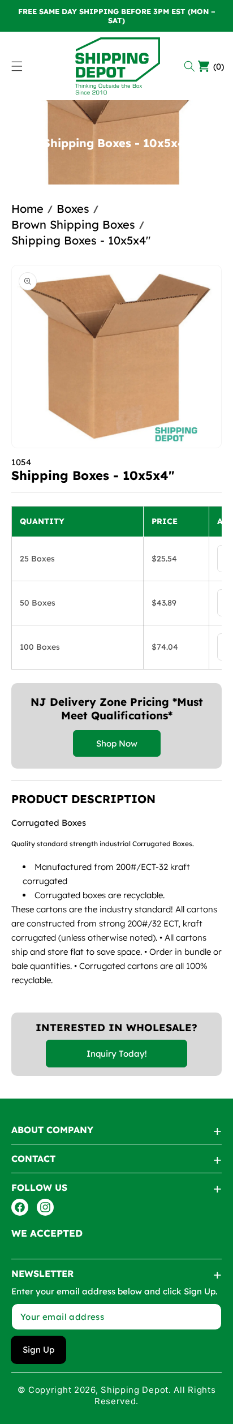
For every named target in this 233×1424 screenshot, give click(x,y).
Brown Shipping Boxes (73, 224)
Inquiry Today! (117, 1053)
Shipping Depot (135, 1389)
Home (27, 208)
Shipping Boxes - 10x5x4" (80, 240)
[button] (191, 66)
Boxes (73, 208)
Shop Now (116, 743)
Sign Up (38, 1349)
